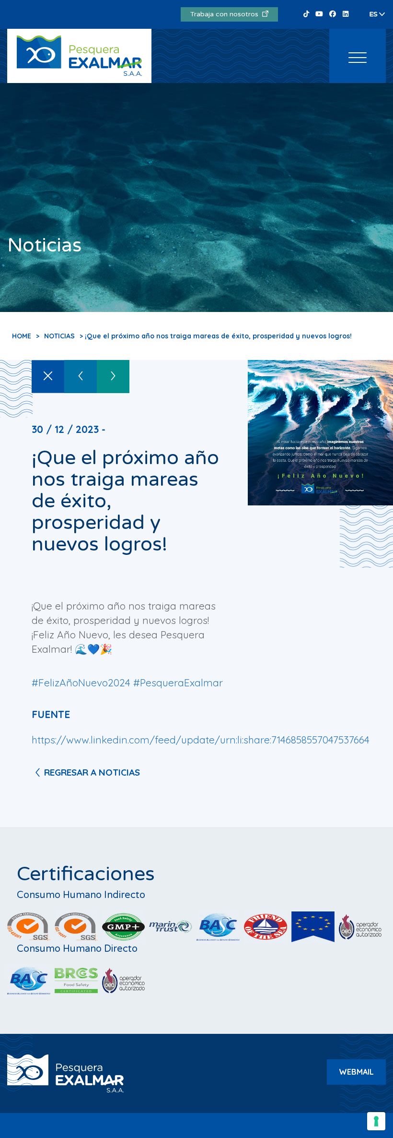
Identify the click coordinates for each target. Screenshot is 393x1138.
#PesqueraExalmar (178, 682)
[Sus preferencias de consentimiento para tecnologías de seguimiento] (376, 1121)
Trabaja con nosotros (226, 14)
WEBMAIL (356, 1072)
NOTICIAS (59, 336)
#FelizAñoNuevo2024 (81, 682)
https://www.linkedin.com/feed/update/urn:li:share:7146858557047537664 (201, 739)
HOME (21, 336)
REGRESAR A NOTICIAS (92, 772)
